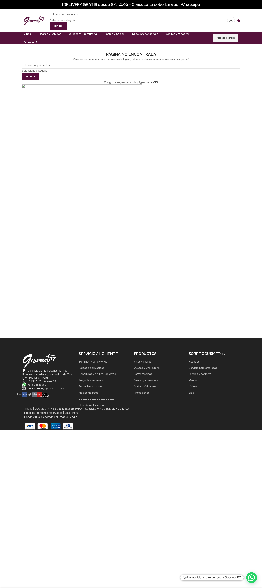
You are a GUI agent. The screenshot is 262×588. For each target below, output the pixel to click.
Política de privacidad (91, 367)
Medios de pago (88, 392)
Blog (191, 392)
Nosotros (194, 361)
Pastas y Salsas (143, 373)
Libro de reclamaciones (93, 405)
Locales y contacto (200, 373)
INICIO (154, 82)
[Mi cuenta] (231, 20)
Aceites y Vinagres (145, 386)
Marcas (193, 380)
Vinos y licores (142, 361)
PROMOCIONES (226, 38)
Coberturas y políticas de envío (97, 373)
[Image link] (40, 359)
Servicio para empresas (203, 367)
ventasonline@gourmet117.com (46, 388)
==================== (97, 398)
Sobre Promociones (90, 386)
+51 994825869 (36, 384)
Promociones (141, 392)
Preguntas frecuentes (91, 380)
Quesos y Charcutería (147, 367)
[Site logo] (34, 20)
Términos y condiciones (93, 361)
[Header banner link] (131, 4)
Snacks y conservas (146, 380)
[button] (251, 577)
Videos (193, 386)
